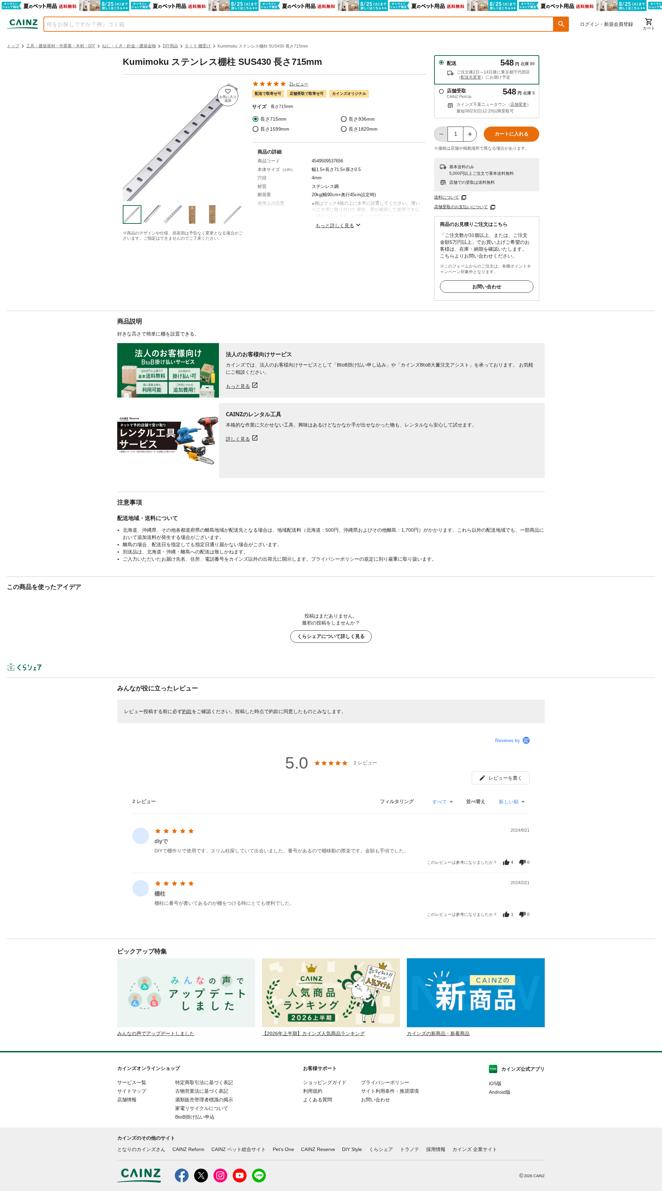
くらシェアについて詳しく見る (331, 636)
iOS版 (495, 1083)
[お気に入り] (228, 96)
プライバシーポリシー (385, 1082)
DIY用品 (170, 45)
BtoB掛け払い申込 (194, 1117)
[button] (561, 24)
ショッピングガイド (325, 1082)
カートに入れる (512, 134)
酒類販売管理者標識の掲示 (204, 1099)
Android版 (500, 1092)
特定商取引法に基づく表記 (204, 1082)
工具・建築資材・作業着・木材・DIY (60, 45)
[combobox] (293, 24)
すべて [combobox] (439, 801)
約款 (187, 711)
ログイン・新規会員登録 (606, 24)
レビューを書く (505, 778)
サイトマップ (131, 1091)
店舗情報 (127, 1099)
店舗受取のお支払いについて (461, 206)
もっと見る (238, 386)
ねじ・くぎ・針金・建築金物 (129, 45)
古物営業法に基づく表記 (201, 1091)
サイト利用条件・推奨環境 (390, 1091)
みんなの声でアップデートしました (155, 1033)
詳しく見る (238, 439)
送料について (446, 197)
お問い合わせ (486, 286)
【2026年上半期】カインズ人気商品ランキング (313, 1033)
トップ (13, 45)
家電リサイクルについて (201, 1108)
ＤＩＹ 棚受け (198, 45)
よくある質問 (317, 1099)
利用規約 (312, 1091)
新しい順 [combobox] (509, 801)
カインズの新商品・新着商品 (438, 1033)
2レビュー (298, 84)
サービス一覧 (131, 1082)
